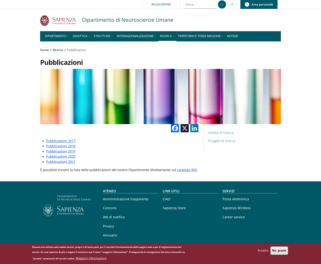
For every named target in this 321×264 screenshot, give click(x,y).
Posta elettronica (236, 199)
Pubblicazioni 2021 (60, 161)
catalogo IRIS (187, 170)
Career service (234, 217)
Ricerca (58, 50)
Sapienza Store (174, 208)
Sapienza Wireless (237, 208)
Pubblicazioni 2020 (60, 156)
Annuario (110, 235)
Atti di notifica (114, 217)
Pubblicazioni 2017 (60, 141)
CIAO (166, 199)
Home (44, 50)
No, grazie (279, 250)
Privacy (108, 226)
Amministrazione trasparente (125, 199)
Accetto (263, 250)
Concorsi (110, 208)
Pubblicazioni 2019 (60, 151)
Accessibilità (161, 4)
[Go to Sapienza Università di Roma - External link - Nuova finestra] (61, 20)
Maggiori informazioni (91, 258)
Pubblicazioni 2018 (60, 146)
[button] (234, 4)
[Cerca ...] (222, 4)
